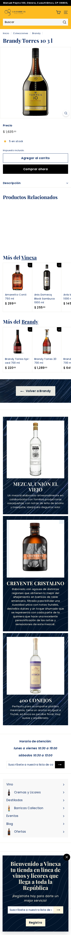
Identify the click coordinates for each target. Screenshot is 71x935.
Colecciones (20, 33)
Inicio (6, 33)
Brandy (36, 33)
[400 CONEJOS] (35, 666)
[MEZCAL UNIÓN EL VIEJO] (35, 449)
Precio (7, 125)
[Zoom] (66, 113)
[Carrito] (58, 12)
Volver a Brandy (38, 391)
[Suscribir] (58, 910)
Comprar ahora (35, 169)
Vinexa (29, 257)
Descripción (12, 183)
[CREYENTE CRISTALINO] (35, 549)
